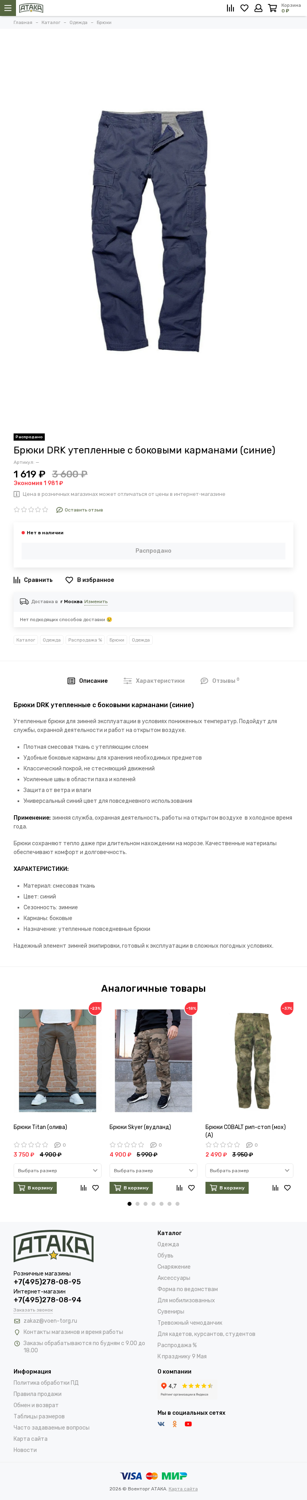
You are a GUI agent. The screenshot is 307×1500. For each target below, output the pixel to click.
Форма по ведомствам (187, 1289)
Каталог (25, 640)
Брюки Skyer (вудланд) (140, 1127)
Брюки (117, 640)
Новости (25, 1450)
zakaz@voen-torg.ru (50, 1321)
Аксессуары (173, 1278)
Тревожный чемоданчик (189, 1323)
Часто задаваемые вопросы (52, 1427)
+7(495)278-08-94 (48, 1299)
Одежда (52, 640)
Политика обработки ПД (46, 1383)
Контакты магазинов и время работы (73, 1332)
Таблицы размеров (39, 1416)
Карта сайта (31, 1439)
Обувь (165, 1255)
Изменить (96, 601)
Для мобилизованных (186, 1300)
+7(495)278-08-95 (47, 1281)
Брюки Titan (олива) (40, 1127)
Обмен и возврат (36, 1405)
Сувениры (170, 1311)
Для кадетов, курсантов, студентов (206, 1334)
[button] (130, 1204)
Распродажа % (85, 640)
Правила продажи (38, 1394)
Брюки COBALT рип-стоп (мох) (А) (245, 1131)
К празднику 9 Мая (182, 1356)
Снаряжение (174, 1266)
